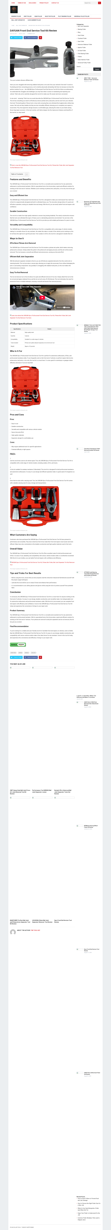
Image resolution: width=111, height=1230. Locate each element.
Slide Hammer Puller (34, 20)
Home (13, 3)
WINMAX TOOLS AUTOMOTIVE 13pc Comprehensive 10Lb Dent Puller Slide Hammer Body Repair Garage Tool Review (92, 328)
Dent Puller (27, 16)
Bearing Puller (16, 16)
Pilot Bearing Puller (64, 16)
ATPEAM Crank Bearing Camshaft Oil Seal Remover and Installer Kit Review (91, 574)
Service (26, 652)
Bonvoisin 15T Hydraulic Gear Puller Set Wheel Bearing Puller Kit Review (92, 203)
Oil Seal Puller (82, 50)
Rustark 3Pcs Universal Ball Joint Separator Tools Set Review (62, 792)
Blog (79, 32)
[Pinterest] (40, 37)
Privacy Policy (44, 3)
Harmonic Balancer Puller (85, 44)
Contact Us (55, 3)
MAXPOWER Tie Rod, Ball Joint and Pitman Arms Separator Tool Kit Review (20, 922)
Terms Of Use (22, 3)
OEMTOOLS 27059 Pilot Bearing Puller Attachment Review (91, 704)
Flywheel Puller (82, 38)
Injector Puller (50, 16)
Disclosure (32, 3)
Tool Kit (33, 652)
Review (20, 652)
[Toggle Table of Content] (25, 174)
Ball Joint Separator (18, 20)
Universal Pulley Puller (81, 16)
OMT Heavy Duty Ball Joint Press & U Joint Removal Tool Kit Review (20, 792)
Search (79, 66)
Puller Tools (17, 1227)
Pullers (80, 56)
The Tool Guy (13, 33)
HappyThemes (30, 1227)
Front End (13, 652)
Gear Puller (38, 16)
